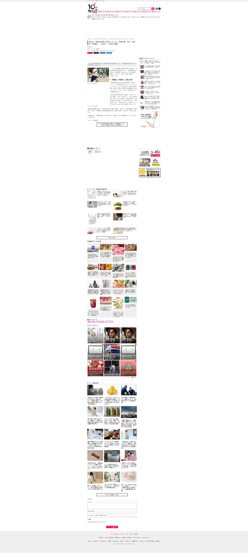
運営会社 (124, 537)
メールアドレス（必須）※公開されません (97, 515)
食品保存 (94, 18)
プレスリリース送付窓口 (109, 537)
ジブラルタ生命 (102, 50)
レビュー (116, 14)
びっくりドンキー (150, 16)
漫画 (104, 14)
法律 (96, 14)
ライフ (112, 11)
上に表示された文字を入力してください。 (97, 521)
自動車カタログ (135, 541)
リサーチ (130, 11)
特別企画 (157, 11)
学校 (97, 50)
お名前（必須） (91, 511)
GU (103, 18)
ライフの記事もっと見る (112, 494)
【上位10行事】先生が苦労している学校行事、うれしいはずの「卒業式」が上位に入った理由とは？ (112, 124)
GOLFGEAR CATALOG (151, 541)
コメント (89, 501)
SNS (93, 16)
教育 (94, 50)
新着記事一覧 (129, 537)
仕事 (101, 14)
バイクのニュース (127, 541)
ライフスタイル (97, 16)
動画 (107, 14)
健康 (99, 14)
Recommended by (129, 377)
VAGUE (121, 541)
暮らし (93, 14)
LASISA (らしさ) (96, 541)
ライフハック (109, 16)
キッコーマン (157, 16)
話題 (109, 14)
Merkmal (109, 541)
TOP (103, 11)
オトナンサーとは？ (136, 537)
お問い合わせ (101, 537)
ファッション (99, 18)
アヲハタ (134, 16)
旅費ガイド (158, 541)
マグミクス (90, 541)
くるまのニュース (116, 541)
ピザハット (129, 16)
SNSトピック (121, 11)
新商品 (112, 14)
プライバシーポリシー (145, 537)
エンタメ (148, 11)
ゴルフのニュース (142, 541)
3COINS (142, 16)
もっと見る (112, 237)
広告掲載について (118, 537)
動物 (114, 16)
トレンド (139, 11)
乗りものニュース (103, 541)
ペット (119, 16)
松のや (124, 16)
